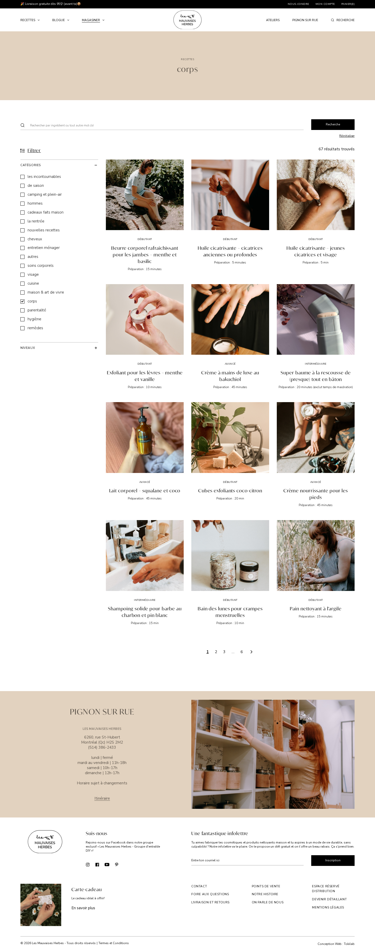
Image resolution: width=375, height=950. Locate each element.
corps (32, 301)
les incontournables (44, 176)
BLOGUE (58, 20)
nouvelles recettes (44, 230)
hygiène (34, 319)
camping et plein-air (45, 194)
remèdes (35, 328)
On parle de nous (268, 902)
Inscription (333, 860)
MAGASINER (91, 20)
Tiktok (126, 864)
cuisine (33, 283)
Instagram (88, 864)
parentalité (37, 310)
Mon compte (325, 4)
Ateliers (273, 20)
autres (33, 256)
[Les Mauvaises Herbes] (187, 19)
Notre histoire (265, 894)
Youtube (107, 864)
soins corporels (41, 265)
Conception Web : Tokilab (336, 944)
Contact (199, 886)
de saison (36, 185)
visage (33, 274)
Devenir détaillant (329, 899)
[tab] (59, 165)
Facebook (97, 864)
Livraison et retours (210, 902)
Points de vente (266, 886)
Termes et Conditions (113, 943)
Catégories (30, 165)
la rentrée (36, 221)
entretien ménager (44, 247)
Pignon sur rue (305, 20)
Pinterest (117, 864)
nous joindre (298, 4)
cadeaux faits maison (46, 212)
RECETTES (27, 20)
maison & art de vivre (46, 292)
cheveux (35, 239)
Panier (348, 4)
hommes (35, 203)
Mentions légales (328, 907)
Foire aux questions (210, 894)
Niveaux (27, 348)
